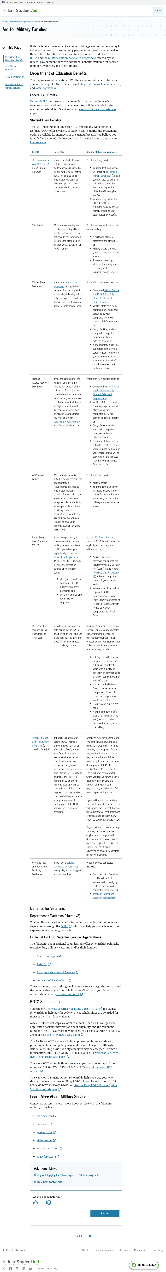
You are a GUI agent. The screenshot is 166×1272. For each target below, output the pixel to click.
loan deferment (110, 84)
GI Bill (64, 926)
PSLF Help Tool (102, 537)
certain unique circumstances (97, 109)
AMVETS (42, 964)
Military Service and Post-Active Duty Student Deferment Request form (106, 296)
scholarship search (68, 994)
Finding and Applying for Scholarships (53, 1175)
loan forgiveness (46, 88)
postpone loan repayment (65, 284)
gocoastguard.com (48, 1148)
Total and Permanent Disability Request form (104, 896)
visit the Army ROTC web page (60, 1034)
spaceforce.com (46, 1156)
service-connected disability (64, 864)
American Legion (47, 956)
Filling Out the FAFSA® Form (48, 1181)
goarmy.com (45, 1132)
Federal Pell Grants (42, 101)
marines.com (45, 1116)
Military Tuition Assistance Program (70, 58)
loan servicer (38, 142)
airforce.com (45, 1140)
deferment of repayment (66, 421)
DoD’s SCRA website (108, 572)
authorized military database (105, 173)
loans (96, 84)
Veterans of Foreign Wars (52, 980)
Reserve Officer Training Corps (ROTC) (74, 1008)
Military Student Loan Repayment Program (40, 742)
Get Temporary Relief (89, 1175)
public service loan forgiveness (67, 555)
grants (88, 84)
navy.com (42, 1124)
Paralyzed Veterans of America (56, 972)
